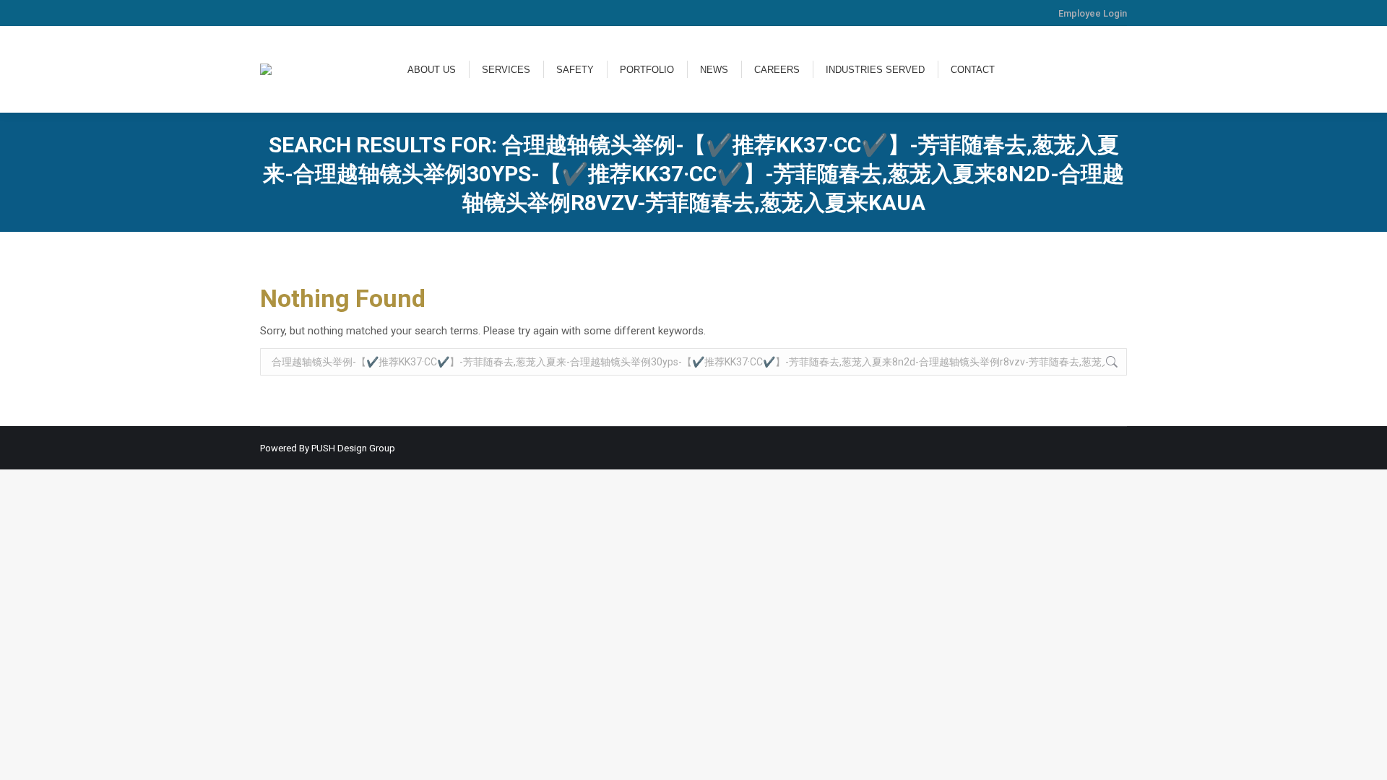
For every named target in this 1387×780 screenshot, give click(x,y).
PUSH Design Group (353, 448)
